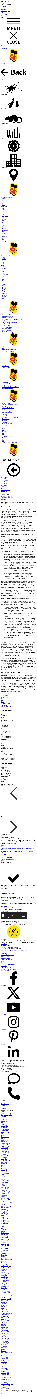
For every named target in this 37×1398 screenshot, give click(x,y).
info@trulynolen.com (11, 1065)
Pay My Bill (4, 14)
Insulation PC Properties (8, 383)
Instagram (3, 1029)
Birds (3, 211)
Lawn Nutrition (6, 367)
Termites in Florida (7, 317)
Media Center (4, 963)
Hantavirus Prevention (8, 351)
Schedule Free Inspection (7, 955)
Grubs (3, 225)
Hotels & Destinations (8, 408)
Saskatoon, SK (5, 1187)
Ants (3, 208)
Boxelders (4, 213)
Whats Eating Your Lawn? (8, 837)
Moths (3, 231)
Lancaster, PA (4, 1149)
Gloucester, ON (5, 1135)
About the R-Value (7, 382)
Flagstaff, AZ (4, 1126)
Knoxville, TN (5, 1146)
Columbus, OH (5, 1121)
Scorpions (4, 235)
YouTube (3, 1014)
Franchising (4, 966)
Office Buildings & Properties (10, 411)
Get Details (4, 906)
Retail (3, 409)
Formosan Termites (7, 328)
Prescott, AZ (4, 1176)
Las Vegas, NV (5, 1151)
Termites (4, 198)
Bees (3, 203)
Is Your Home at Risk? (7, 493)
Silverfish (4, 236)
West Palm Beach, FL (7, 1198)
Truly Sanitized (6, 406)
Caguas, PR (4, 1119)
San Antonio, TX (5, 1179)
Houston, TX (4, 1141)
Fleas (3, 220)
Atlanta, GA (4, 1116)
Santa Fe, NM (4, 1184)
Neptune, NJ (4, 1163)
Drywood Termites (7, 327)
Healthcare (4, 422)
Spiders (4, 238)
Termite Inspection (7, 321)
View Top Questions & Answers (9, 947)
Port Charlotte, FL (6, 1173)
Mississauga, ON (5, 1160)
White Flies (4, 705)
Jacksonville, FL (5, 1143)
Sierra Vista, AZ (5, 1190)
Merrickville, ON (5, 1157)
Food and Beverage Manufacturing (11, 417)
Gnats (3, 224)
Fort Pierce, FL (5, 1130)
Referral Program (5, 11)
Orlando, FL (4, 1170)
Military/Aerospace (7, 423)
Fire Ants (4, 431)
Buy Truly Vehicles (6, 967)
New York (3, 1165)
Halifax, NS (4, 1138)
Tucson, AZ (4, 1196)
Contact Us (4, 953)
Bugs (3, 214)
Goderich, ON (5, 1137)
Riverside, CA (5, 1178)
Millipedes (4, 228)
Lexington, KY (5, 1152)
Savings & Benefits (7, 385)
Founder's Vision (5, 952)
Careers (3, 961)
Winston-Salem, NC (6, 1203)
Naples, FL (4, 1162)
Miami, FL (4, 1159)
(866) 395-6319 (5, 3)
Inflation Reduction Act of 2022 (10, 387)
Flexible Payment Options (9, 332)
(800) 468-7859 (5, 6)
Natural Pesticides (6, 958)
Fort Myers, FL (5, 1129)
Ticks (3, 239)
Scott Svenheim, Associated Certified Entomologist (14, 950)
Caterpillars (5, 216)
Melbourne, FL (5, 1156)
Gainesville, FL (5, 1132)
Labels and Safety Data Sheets (10, 442)
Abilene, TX (4, 1111)
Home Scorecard (5, 956)
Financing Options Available (8, 969)
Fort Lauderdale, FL (6, 1127)
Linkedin (3, 1058)
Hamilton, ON (5, 1140)
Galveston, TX (5, 1133)
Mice (3, 348)
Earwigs (4, 219)
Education (4, 420)
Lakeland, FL (4, 1148)
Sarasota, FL (4, 1185)
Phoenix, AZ (4, 1171)
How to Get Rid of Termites (9, 322)
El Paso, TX (4, 1124)
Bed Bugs (4, 200)
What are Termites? (7, 314)
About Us (3, 12)
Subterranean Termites (8, 330)
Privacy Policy (5, 970)
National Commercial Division (10, 404)
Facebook (3, 985)
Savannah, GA (5, 1189)
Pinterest (3, 1044)
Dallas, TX (4, 1122)
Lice (3, 227)
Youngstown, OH (5, 1200)
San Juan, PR (4, 1182)
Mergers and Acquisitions (8, 964)
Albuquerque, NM (6, 1113)
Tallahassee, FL (5, 1193)
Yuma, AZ (3, 1201)
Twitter (3, 1000)
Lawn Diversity (6, 366)
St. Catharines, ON (6, 1192)
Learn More (4, 944)
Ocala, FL (3, 1168)
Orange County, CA (6, 1115)
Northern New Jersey (6, 1167)
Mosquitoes (5, 230)
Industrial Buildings (7, 412)
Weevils (4, 241)
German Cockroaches (7, 436)
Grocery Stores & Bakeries (9, 415)
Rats (3, 346)
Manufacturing (6, 419)
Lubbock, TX (4, 1154)
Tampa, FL (4, 1195)
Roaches (4, 233)
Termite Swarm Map (7, 316)
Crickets (4, 217)
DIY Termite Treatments (8, 324)
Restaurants (5, 414)
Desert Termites (6, 325)
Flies (3, 222)
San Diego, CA (5, 1181)
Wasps (3, 205)
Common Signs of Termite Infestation (12, 319)
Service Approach (6, 403)
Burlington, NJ (5, 1118)
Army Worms (4, 697)
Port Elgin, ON (5, 1174)
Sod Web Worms (5, 703)
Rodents (4, 202)
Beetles (4, 209)
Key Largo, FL (5, 1144)
